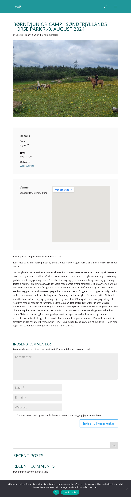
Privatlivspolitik (70, 492)
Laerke (19, 34)
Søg (114, 445)
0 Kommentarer (50, 34)
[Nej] (127, 488)
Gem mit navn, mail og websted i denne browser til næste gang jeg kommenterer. (59, 415)
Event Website (27, 165)
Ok (56, 492)
